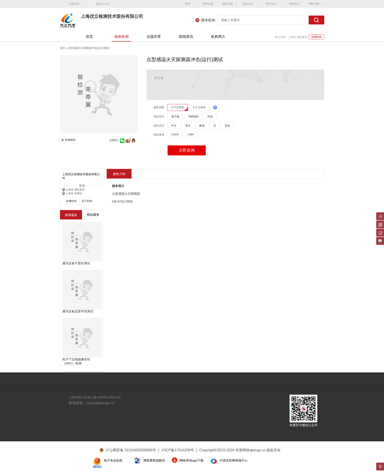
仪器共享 (154, 36)
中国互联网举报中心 (234, 460)
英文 (188, 125)
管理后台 (271, 3)
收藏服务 (70, 139)
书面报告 (193, 116)
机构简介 (218, 36)
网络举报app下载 (192, 460)
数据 (202, 125)
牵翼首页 (74, 3)
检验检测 (121, 36)
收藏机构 (316, 36)
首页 (89, 36)
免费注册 (207, 3)
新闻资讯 (186, 36)
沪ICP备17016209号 (179, 450)
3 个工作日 (199, 107)
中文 (174, 125)
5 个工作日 (177, 107)
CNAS (175, 134)
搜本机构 (208, 20)
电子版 (175, 116)
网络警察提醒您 (154, 460)
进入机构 (87, 201)
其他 (210, 116)
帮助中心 (294, 3)
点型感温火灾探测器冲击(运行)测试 (88, 48)
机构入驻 (247, 3)
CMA (191, 134)
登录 (187, 3)
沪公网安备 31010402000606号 (131, 450)
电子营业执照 (113, 460)
